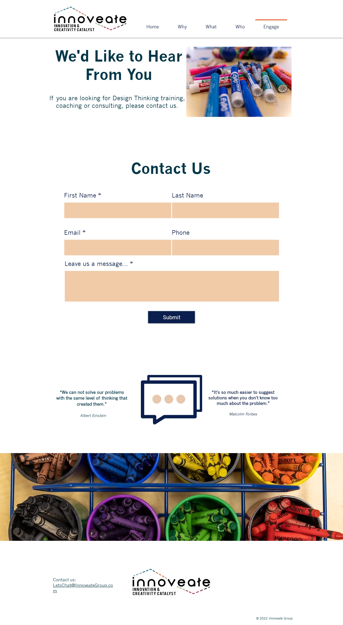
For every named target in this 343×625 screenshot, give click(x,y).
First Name (80, 195)
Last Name (187, 195)
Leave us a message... (96, 264)
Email (72, 232)
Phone (181, 232)
